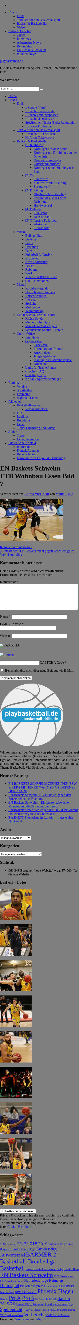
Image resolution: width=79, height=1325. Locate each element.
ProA (15, 1298)
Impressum (24, 447)
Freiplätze (23, 394)
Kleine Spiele (34, 318)
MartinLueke (64, 494)
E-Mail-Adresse (12, 624)
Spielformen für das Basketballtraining (50, 122)
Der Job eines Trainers (40, 292)
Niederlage (7, 1292)
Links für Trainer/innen (40, 367)
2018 (32, 1243)
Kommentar (9, 582)
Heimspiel (9, 1285)
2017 (21, 1244)
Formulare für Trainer (48, 348)
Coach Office (26, 333)
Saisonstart (38, 1304)
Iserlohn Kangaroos (31, 1286)
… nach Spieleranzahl (40, 111)
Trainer (71, 1310)
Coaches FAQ (34, 371)
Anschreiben (42, 352)
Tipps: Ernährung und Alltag (36, 428)
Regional (14, 382)
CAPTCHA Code (52, 662)
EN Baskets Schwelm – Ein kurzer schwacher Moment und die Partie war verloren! (39, 804)
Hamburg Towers (15, 1281)
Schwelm (49, 1304)
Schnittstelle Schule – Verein (44, 330)
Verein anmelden (36, 409)
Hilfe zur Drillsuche (38, 126)
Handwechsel (43, 205)
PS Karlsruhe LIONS (46, 1299)
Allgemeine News (29, 42)
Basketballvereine (28, 405)
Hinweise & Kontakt (22, 443)
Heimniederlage (36, 1280)
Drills (20, 16)
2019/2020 (53, 1244)
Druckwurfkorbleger (47, 160)
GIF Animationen (37, 281)
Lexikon (22, 416)
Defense (30, 239)
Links (20, 424)
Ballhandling (33, 235)
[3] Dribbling (34, 190)
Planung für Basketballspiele (53, 360)
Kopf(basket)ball (36, 288)
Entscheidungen (36, 296)
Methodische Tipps (38, 322)
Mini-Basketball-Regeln (41, 326)
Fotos (3, 1281)
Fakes (29, 250)
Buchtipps (23, 420)
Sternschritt (41, 228)
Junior (12, 431)
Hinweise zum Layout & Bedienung (41, 458)
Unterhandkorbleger (47, 164)
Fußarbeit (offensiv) (38, 254)
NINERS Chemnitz (26, 1292)
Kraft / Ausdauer (36, 262)
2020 (62, 1244)
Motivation (32, 307)
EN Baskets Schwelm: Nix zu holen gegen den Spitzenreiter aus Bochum (39, 796)
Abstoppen (41, 224)
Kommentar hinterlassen (16, 547)
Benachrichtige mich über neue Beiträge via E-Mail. (39, 670)
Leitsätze (31, 299)
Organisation (33, 341)
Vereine (22, 386)
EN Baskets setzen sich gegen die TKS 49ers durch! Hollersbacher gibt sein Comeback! (43, 812)
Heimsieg (56, 1280)
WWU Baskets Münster (58, 1315)
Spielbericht (11, 1309)
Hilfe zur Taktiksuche (39, 137)
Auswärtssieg (46, 1249)
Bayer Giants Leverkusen (41, 1269)
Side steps (40, 213)
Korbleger (32, 258)
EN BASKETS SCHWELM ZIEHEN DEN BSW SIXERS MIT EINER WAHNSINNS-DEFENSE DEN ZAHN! (42, 787)
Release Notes (26, 454)
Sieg (71, 1304)
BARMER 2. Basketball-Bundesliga (29, 1258)
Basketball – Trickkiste (40, 134)
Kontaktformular (28, 450)
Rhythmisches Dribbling (50, 194)
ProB (28, 1298)
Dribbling (31, 247)
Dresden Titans (71, 1269)
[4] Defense (33, 209)
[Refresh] (7, 655)
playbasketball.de (11, 61)
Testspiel (62, 1309)
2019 (42, 1243)
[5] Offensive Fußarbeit (40, 220)
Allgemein (15, 401)
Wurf (28, 273)
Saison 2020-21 (24, 1304)
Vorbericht (34, 1314)
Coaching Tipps (35, 375)
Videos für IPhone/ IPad (41, 277)
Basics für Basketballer (32, 23)
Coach (12, 12)
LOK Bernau (67, 1286)
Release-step (42, 216)
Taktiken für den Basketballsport (38, 20)
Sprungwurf (42, 186)
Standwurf (41, 179)
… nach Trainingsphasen (41, 115)
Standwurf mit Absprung (50, 183)
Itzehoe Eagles (51, 1286)
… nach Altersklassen (39, 118)
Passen (29, 266)
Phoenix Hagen (27, 54)
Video (21, 27)
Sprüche (30, 303)
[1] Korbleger (34, 145)
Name (5, 616)
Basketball (12, 1268)
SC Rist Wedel (61, 1304)
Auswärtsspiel (12, 1255)
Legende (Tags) (35, 107)
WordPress (22, 1319)
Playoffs (4, 1299)
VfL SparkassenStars (11, 1315)
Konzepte (40, 364)
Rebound (31, 269)
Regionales (24, 46)
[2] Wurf (31, 175)
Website (5, 635)
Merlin (40, 1319)
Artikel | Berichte (19, 31)
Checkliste (41, 345)
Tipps (20, 435)
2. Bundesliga (8, 1244)
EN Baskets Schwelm (31, 50)
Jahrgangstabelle (45, 356)
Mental (21, 284)
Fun (19, 413)
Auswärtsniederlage (22, 1249)
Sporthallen (24, 390)
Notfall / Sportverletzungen (43, 379)
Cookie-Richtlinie (19, 1226)
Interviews (24, 38)
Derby (59, 1269)
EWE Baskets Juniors (64, 1276)
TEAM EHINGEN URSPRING (39, 1310)
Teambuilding (34, 311)
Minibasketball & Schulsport (36, 315)
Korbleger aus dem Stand (50, 149)
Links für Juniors (28, 439)
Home (12, 96)
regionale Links (27, 397)
